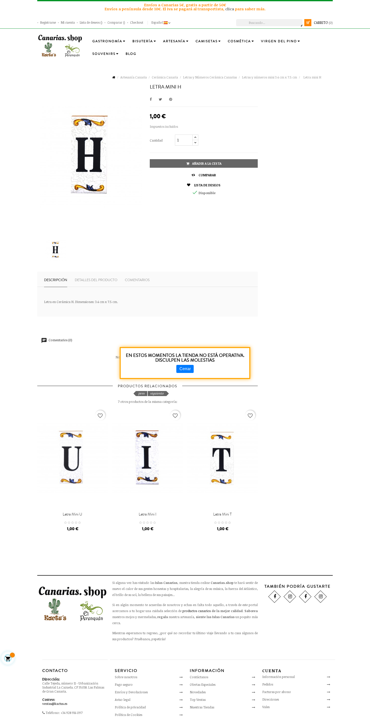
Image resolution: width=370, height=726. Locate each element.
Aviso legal (122, 699)
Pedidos (267, 684)
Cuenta (271, 670)
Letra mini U (72, 514)
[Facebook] (274, 596)
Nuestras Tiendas (202, 707)
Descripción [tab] (55, 280)
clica (230, 8)
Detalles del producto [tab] (96, 280)
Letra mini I (147, 514)
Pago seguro (124, 684)
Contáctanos (199, 677)
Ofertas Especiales (202, 684)
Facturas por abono (276, 692)
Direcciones (270, 699)
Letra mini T (222, 514)
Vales (266, 707)
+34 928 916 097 (72, 712)
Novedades (198, 692)
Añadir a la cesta (206, 163)
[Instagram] (290, 596)
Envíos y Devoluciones (131, 692)
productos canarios (196, 611)
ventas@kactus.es (54, 703)
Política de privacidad (130, 707)
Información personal (278, 676)
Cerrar (185, 369)
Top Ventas (198, 699)
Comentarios (137, 280)
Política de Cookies (128, 714)
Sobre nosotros (126, 677)
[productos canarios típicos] (60, 45)
